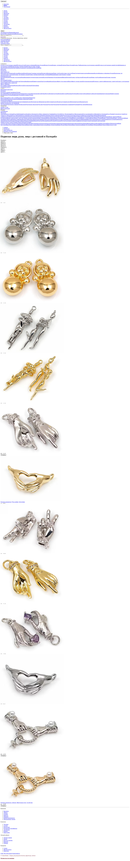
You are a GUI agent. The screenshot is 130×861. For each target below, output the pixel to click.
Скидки (6, 20)
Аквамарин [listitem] (42, 115)
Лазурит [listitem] (37, 119)
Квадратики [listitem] (35, 93)
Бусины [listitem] (16, 73)
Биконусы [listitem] (89, 93)
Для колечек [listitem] (56, 104)
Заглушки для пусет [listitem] (67, 73)
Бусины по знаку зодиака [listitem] (33, 66)
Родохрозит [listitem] (58, 120)
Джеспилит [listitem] (52, 116)
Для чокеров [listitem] (4, 104)
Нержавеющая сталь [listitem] (56, 74)
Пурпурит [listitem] (40, 120)
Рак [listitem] (12, 68)
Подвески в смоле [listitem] (5, 92)
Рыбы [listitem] (39, 68)
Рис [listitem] (11, 81)
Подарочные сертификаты (10, 828)
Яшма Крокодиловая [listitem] (42, 124)
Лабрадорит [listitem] (29, 119)
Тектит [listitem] (19, 122)
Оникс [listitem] (6, 120)
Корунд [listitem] (9, 119)
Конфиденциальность (9, 818)
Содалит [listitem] (88, 120)
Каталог (6, 12)
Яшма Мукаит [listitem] (61, 124)
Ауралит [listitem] (88, 115)
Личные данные (8, 837)
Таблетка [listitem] (22, 81)
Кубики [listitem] (43, 93)
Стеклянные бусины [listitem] (15, 92)
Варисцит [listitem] (5, 116)
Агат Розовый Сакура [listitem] (112, 114)
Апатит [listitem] (77, 115)
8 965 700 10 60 (4, 42)
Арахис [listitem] (55, 81)
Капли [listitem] (94, 93)
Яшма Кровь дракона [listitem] (31, 124)
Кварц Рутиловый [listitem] (68, 118)
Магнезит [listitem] (69, 119)
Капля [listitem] (51, 81)
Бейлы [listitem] (24, 73)
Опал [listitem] (9, 120)
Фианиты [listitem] (21, 123)
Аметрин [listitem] (57, 115)
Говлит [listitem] (35, 116)
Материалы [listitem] (89, 104)
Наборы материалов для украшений (10, 103)
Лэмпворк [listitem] (22, 93)
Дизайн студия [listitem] (4, 107)
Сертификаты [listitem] (4, 111)
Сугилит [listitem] (11, 122)
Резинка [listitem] (3, 100)
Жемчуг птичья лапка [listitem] (77, 81)
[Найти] (23, 35)
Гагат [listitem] (12, 116)
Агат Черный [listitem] (25, 115)
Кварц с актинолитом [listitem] (119, 118)
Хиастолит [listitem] (48, 123)
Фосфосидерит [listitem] (33, 123)
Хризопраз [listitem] (65, 123)
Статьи (5, 848)
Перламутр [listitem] (44, 73)
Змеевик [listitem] (87, 116)
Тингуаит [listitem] (5, 123)
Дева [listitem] (16, 68)
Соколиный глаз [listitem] (95, 120)
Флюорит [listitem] (26, 123)
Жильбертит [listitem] (81, 116)
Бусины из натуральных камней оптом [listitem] (109, 65)
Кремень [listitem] (20, 119)
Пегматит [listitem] (13, 120)
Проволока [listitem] (32, 97)
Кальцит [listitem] (94, 116)
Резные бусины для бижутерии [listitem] (19, 66)
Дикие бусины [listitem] (70, 65)
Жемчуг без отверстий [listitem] (62, 81)
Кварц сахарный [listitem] (77, 118)
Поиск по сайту (5, 35)
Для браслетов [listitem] (22, 104)
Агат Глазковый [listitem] (51, 114)
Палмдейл (6, 4)
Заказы (5, 10)
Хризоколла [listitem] (54, 123)
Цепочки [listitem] (28, 73)
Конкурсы (6, 27)
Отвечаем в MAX (5, 43)
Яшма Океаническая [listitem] (77, 124)
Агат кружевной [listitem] (87, 114)
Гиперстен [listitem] (31, 116)
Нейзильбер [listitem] (4, 99)
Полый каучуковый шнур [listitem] (63, 101)
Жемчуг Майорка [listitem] (5, 84)
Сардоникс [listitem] (68, 120)
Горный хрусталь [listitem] (41, 116)
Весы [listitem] (19, 68)
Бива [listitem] (26, 81)
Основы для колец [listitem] (9, 74)
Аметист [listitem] (53, 115)
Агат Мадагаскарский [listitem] (77, 114)
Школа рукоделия (5, 108)
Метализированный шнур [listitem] (16, 101)
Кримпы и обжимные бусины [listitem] (106, 73)
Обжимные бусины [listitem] (53, 77)
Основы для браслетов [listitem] (34, 74)
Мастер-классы (7, 28)
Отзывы (6, 21)
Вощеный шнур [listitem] (43, 101)
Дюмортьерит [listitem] (70, 116)
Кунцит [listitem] (24, 119)
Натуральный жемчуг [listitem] (6, 80)
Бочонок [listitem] (60, 93)
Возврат (6, 25)
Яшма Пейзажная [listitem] (94, 124)
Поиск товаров (4, 45)
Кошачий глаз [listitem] (14, 119)
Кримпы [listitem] (6, 77)
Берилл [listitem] (92, 115)
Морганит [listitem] (78, 119)
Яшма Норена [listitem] (68, 124)
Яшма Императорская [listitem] (112, 123)
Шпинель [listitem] (89, 123)
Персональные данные (9, 819)
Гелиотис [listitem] (16, 116)
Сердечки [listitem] (55, 93)
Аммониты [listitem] (62, 115)
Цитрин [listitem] (77, 123)
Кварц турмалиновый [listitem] (108, 118)
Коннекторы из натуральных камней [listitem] (89, 65)
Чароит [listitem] (85, 123)
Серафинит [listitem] (78, 120)
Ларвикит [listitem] (41, 119)
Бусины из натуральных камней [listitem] (9, 65)
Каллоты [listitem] (96, 73)
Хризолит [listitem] (59, 123)
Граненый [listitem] (7, 81)
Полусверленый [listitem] (28, 85)
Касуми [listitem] (18, 81)
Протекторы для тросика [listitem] (14, 77)
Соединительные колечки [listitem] (81, 73)
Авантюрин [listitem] (4, 114)
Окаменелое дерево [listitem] (100, 119)
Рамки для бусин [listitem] (57, 73)
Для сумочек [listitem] (83, 104)
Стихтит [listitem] (6, 122)
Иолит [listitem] (90, 116)
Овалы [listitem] (18, 93)
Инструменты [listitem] (4, 97)
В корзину (3, 455)
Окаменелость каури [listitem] (110, 119)
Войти (5, 5)
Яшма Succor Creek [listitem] (112, 124)
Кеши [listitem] (48, 81)
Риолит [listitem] (49, 120)
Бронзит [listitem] (100, 115)
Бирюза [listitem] (96, 115)
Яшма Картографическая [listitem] (12, 124)
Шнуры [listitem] (10, 100)
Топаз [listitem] (9, 123)
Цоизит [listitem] (81, 123)
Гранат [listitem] (48, 116)
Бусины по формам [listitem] (30, 65)
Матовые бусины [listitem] (39, 65)
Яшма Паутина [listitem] (86, 124)
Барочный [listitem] (30, 81)
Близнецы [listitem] (8, 68)
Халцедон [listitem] (43, 123)
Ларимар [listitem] (52, 119)
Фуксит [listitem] (39, 123)
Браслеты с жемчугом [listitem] (11, 82)
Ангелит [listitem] (67, 115)
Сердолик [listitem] (83, 120)
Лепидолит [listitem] (47, 119)
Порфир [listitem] (31, 120)
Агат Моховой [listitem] (95, 114)
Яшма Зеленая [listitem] (103, 123)
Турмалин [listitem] (13, 123)
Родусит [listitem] (63, 120)
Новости (6, 23)
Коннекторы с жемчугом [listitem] (111, 81)
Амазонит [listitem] (48, 115)
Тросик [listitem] (6, 100)
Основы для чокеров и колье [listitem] (21, 74)
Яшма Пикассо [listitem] (103, 124)
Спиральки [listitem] (107, 93)
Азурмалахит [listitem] (36, 115)
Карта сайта (7, 832)
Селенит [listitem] (73, 120)
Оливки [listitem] (98, 93)
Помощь (6, 843)
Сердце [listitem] (45, 81)
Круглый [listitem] (3, 81)
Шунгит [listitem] (94, 123)
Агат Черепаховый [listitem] (17, 115)
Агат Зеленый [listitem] (10, 114)
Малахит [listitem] (74, 119)
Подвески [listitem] (63, 65)
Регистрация (7, 6)
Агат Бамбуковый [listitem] (18, 114)
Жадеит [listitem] (76, 116)
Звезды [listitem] (39, 93)
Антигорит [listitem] (73, 115)
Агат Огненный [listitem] (103, 114)
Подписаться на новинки (7, 858)
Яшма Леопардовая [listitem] (52, 124)
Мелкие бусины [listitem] (48, 65)
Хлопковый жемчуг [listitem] (6, 87)
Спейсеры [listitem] (84, 93)
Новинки (6, 14)
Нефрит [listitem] (87, 119)
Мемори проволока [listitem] (23, 99)
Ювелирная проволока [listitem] (12, 99)
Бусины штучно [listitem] (21, 65)
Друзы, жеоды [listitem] (63, 116)
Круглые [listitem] (65, 93)
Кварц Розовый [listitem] (98, 118)
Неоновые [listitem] (69, 93)
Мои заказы (8, 33)
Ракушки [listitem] (45, 120)
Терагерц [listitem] (23, 122)
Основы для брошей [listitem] (45, 74)
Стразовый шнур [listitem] (5, 101)
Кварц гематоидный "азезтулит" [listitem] (15, 118)
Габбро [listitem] (9, 116)
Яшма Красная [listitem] (22, 124)
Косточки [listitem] (79, 93)
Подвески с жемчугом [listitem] (99, 81)
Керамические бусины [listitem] (6, 95)
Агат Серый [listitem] (121, 114)
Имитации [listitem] (3, 69)
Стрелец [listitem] (28, 68)
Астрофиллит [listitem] (82, 115)
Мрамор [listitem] (83, 119)
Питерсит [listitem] (27, 120)
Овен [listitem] (2, 68)
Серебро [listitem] (30, 99)
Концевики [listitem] (91, 73)
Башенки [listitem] (102, 93)
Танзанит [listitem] (15, 122)
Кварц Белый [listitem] (100, 116)
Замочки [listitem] (12, 73)
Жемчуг (3, 78)
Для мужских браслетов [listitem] (32, 104)
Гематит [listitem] (26, 116)
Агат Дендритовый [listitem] (67, 114)
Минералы (6, 13)
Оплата (5, 16)
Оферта (5, 812)
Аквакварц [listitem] (106, 116)
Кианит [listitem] (92, 118)
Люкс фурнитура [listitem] (5, 72)
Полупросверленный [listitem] (88, 81)
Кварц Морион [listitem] (50, 118)
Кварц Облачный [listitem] (58, 118)
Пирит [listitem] (23, 120)
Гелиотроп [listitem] (21, 116)
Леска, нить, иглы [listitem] (12, 97)
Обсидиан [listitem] (92, 119)
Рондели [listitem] (47, 93)
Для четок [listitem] (50, 104)
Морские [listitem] (9, 93)
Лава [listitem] (34, 119)
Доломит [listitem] (57, 116)
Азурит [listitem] (31, 115)
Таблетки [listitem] (13, 93)
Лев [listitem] (14, 68)
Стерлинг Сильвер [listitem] (66, 74)
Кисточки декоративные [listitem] (23, 97)
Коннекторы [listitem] (50, 73)
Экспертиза (7, 24)
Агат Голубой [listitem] (58, 114)
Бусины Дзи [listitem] (77, 65)
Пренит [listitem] (36, 120)
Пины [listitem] (73, 73)
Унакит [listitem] (17, 123)
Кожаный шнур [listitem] (84, 101)
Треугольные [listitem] (28, 93)
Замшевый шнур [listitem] (27, 101)
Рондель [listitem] (14, 81)
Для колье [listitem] (45, 104)
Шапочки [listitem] (20, 73)
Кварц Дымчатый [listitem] (113, 116)
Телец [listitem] (4, 68)
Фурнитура (3, 70)
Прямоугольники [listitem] (114, 93)
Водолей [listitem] (36, 68)
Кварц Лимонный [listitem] (42, 118)
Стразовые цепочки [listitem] (36, 73)
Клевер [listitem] (51, 93)
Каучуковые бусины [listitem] (28, 95)
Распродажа (7, 827)
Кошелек (6, 841)
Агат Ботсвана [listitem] (33, 114)
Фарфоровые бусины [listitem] (17, 95)
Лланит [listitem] (56, 119)
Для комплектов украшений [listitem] (66, 104)
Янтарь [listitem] (98, 123)
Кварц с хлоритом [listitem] (86, 118)
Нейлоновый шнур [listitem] (75, 101)
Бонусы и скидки (8, 840)
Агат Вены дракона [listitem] (42, 114)
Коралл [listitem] (5, 119)
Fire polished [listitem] (4, 93)
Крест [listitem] (69, 81)
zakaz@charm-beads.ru (14, 853)
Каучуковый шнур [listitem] (52, 101)
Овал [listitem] (42, 81)
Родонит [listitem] (53, 120)
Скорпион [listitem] (23, 68)
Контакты (6, 18)
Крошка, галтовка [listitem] (56, 65)
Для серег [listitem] (40, 104)
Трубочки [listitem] (74, 93)
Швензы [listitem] (3, 73)
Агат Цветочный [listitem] (8, 115)
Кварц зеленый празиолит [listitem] (30, 118)
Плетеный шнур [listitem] (35, 101)
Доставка (6, 17)
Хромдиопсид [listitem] (71, 123)
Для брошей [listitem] (77, 104)
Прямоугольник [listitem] (37, 81)
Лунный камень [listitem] (62, 119)
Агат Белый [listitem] (26, 114)
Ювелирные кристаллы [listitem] (7, 89)
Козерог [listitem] (32, 68)
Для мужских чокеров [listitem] (12, 104)
